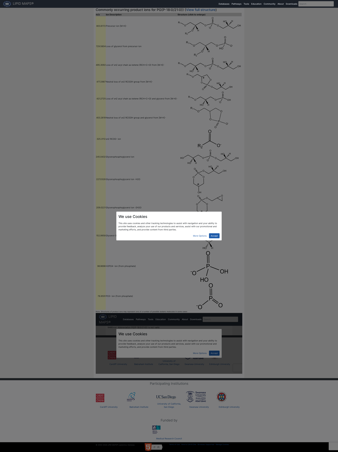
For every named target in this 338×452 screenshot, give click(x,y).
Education (256, 4)
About (281, 4)
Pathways (236, 4)
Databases (224, 4)
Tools (246, 4)
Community (269, 4)
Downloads (291, 4)
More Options (200, 235)
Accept (214, 235)
